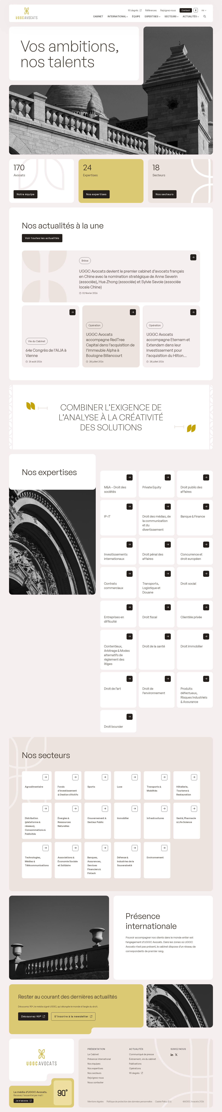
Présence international (99, 1059)
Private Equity (151, 487)
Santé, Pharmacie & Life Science (186, 820)
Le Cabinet (93, 1054)
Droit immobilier (192, 646)
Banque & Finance (193, 516)
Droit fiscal (149, 617)
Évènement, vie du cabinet (142, 1059)
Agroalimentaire (34, 786)
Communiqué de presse (141, 1054)
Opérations (135, 1068)
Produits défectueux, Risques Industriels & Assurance (194, 695)
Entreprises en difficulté (114, 619)
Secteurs (171, 16)
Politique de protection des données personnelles (129, 1101)
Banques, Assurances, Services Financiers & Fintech (94, 865)
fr (203, 10)
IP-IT (107, 516)
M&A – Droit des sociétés (115, 489)
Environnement (155, 857)
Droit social (188, 583)
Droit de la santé (153, 646)
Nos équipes (94, 1063)
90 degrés (133, 10)
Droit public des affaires (191, 489)
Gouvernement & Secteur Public (96, 820)
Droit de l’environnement (153, 691)
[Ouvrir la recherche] (204, 16)
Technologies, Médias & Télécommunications (37, 861)
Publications (135, 1063)
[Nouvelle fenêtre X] (176, 1054)
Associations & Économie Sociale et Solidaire (68, 861)
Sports (91, 786)
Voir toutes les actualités (42, 238)
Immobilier (123, 818)
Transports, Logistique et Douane (151, 588)
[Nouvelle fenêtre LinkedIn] (172, 1054)
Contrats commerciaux (113, 586)
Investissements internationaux (115, 556)
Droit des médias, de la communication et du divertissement (156, 522)
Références (151, 10)
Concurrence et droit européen (191, 556)
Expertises (151, 16)
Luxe (119, 786)
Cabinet (98, 16)
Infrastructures (155, 818)
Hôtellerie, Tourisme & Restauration (183, 790)
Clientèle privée (191, 617)
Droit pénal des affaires (152, 556)
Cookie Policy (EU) (163, 1101)
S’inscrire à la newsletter (71, 1016)
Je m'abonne (21, 1101)
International (117, 16)
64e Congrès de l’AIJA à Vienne (46, 353)
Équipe (136, 16)
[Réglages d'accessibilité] (195, 10)
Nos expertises (96, 194)
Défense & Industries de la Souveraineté (125, 861)
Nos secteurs (164, 194)
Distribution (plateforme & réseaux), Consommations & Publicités (35, 826)
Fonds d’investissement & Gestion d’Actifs (68, 790)
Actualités (190, 16)
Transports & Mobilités (154, 788)
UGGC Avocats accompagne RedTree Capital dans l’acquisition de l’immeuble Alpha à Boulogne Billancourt (110, 345)
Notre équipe (25, 194)
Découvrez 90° (31, 1016)
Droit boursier (113, 726)
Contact (186, 10)
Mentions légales (96, 1101)
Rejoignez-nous (168, 10)
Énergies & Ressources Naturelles (64, 822)
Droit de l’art (112, 688)
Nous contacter (95, 1082)
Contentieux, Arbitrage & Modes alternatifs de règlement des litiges (117, 655)
